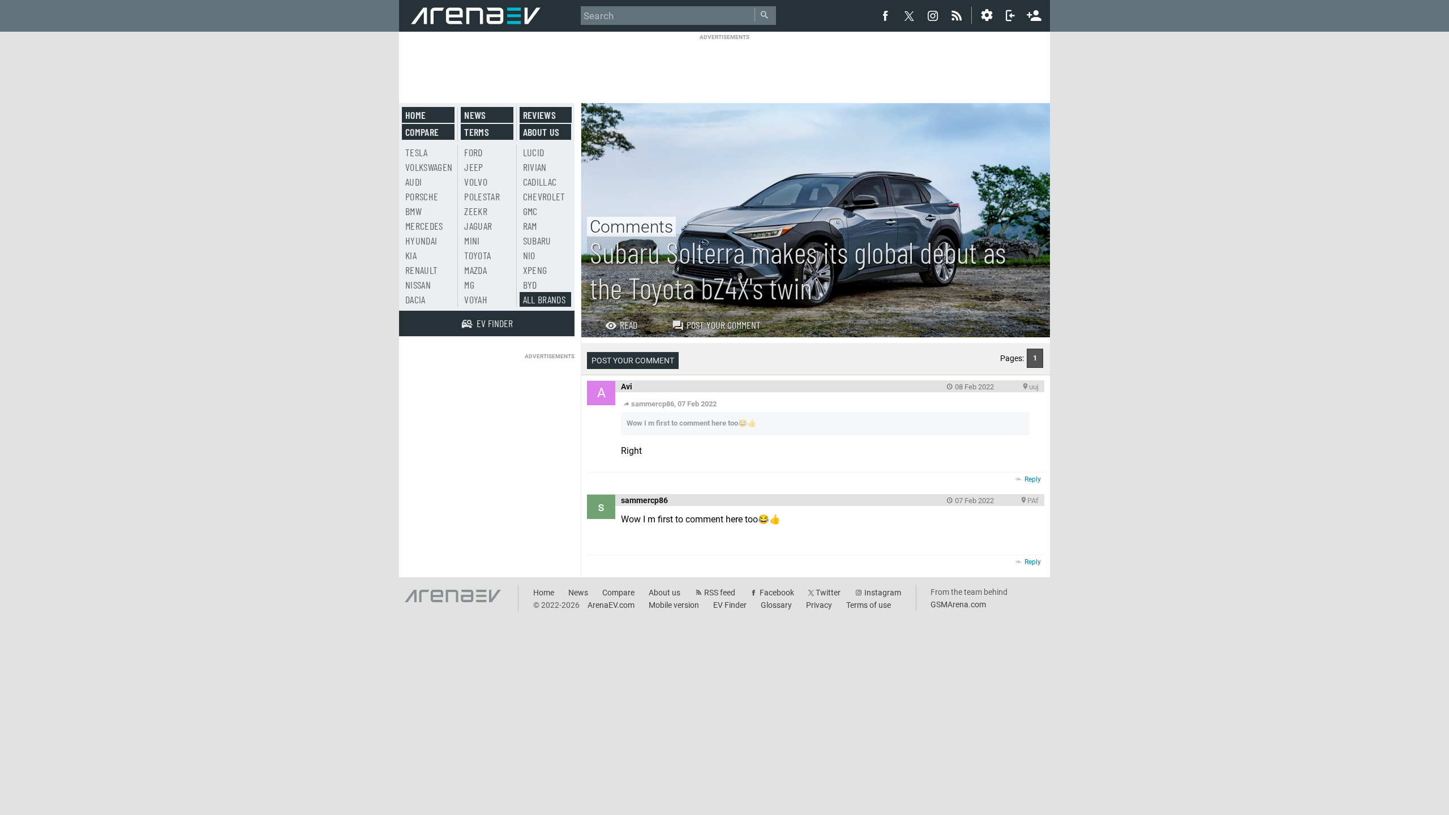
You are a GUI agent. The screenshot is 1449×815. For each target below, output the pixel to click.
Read (628, 325)
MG (469, 284)
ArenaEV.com (611, 605)
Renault (421, 270)
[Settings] (986, 15)
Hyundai (421, 240)
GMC (530, 211)
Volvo (475, 181)
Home (415, 115)
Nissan (418, 284)
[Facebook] (885, 15)
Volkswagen (429, 167)
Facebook (777, 592)
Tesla (416, 152)
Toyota (477, 255)
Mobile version (674, 605)
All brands (544, 299)
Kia (411, 255)
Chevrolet (544, 196)
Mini (471, 240)
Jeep (473, 167)
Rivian (535, 167)
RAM (530, 226)
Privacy (819, 605)
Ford (473, 152)
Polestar (482, 196)
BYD (530, 284)
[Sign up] (1034, 14)
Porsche (421, 196)
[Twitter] (909, 16)
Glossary (776, 605)
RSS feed (719, 592)
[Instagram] (933, 15)
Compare (422, 132)
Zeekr (475, 211)
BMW (413, 211)
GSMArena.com (958, 604)
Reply (1032, 479)
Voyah (475, 299)
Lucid (534, 152)
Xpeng (535, 270)
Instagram (882, 592)
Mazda (475, 270)
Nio (529, 255)
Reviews (539, 115)
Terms (476, 132)
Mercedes (424, 226)
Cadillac (540, 181)
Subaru (537, 240)
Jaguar (478, 226)
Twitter (828, 592)
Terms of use (868, 605)
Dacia (415, 299)
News (475, 115)
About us (541, 132)
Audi (413, 181)
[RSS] (958, 15)
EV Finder (730, 605)
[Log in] (1010, 15)
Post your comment (724, 325)
